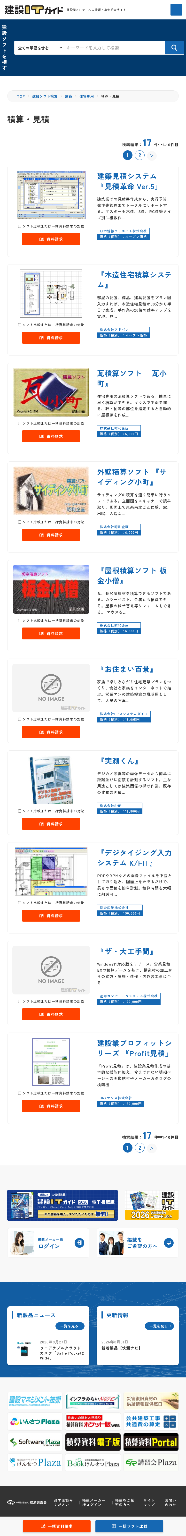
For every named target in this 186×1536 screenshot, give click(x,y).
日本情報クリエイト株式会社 (123, 231)
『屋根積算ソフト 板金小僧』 (132, 575)
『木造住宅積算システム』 (134, 279)
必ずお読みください (63, 1502)
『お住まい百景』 (127, 668)
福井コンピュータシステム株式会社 (129, 995)
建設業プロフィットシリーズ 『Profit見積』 (134, 1047)
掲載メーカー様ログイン (93, 1502)
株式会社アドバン (114, 329)
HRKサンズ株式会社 (116, 1097)
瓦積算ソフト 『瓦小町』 (132, 378)
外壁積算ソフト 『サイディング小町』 (132, 476)
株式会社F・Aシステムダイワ (124, 713)
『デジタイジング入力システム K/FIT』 (134, 857)
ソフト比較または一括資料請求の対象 (53, 226)
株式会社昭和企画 (114, 428)
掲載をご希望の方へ (124, 1502)
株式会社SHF (110, 805)
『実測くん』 (119, 760)
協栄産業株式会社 (114, 907)
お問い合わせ (170, 1502)
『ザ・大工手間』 (127, 951)
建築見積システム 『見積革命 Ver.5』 (129, 180)
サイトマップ (149, 1502)
